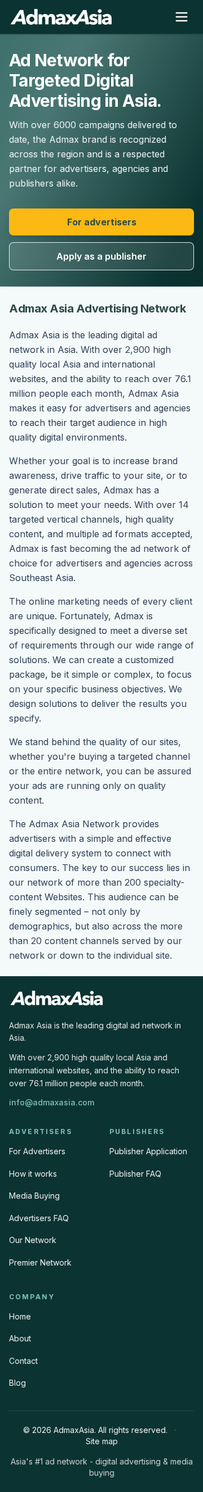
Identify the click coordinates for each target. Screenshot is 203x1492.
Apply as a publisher (101, 256)
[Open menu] (181, 16)
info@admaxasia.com (51, 1102)
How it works (33, 1173)
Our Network (32, 1240)
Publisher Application (148, 1151)
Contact (23, 1361)
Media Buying (34, 1195)
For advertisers (101, 222)
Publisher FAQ (135, 1173)
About (20, 1338)
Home (20, 1316)
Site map (102, 1441)
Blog (17, 1382)
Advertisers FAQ (39, 1218)
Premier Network (40, 1262)
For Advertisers (37, 1151)
